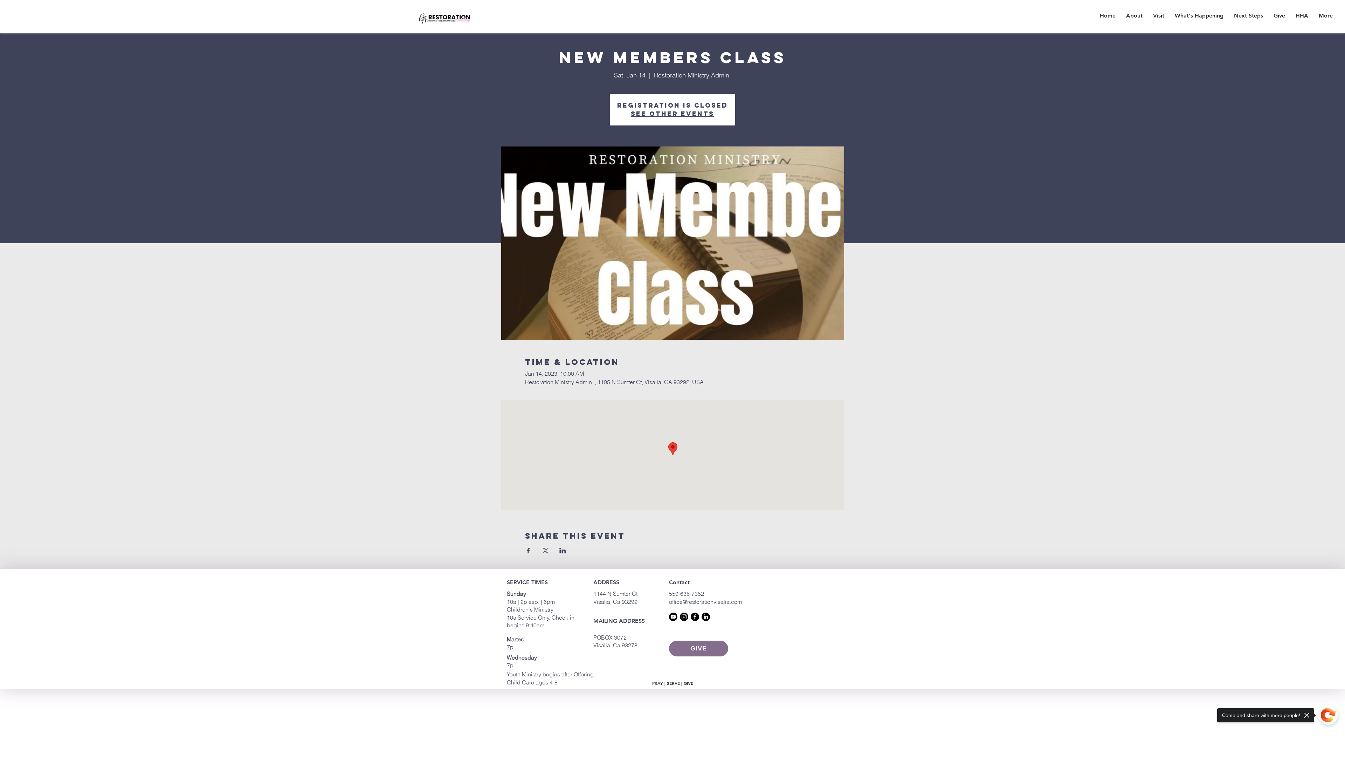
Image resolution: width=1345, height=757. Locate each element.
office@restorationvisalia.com (705, 601)
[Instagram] (684, 617)
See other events (672, 114)
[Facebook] (695, 617)
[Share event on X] (545, 550)
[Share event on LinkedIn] (562, 550)
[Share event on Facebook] (528, 550)
